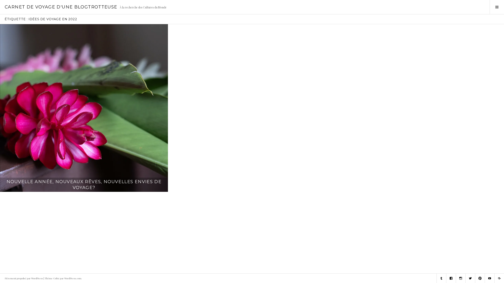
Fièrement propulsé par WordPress (24, 278)
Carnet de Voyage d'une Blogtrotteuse (61, 7)
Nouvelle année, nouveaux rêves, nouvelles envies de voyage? (83, 184)
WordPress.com (72, 278)
